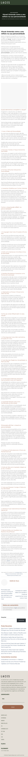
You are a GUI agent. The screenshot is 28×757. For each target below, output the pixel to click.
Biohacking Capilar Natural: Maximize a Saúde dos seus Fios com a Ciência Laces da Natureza (13, 639)
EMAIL (3, 698)
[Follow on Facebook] (2, 746)
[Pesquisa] (17, 2)
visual (19, 575)
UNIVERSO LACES (4, 715)
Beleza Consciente (10, 573)
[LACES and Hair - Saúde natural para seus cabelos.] (8, 3)
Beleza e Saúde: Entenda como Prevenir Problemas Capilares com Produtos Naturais (13, 661)
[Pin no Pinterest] (18, 568)
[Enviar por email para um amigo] (16, 568)
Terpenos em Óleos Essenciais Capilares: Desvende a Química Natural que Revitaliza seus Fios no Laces (13, 651)
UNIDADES (3, 720)
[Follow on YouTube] (5, 746)
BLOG (2, 734)
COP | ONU (3, 731)
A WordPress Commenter (8, 659)
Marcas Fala (23, 18)
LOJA (2, 737)
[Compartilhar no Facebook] (11, 568)
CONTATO (2, 739)
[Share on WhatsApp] (9, 568)
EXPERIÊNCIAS (3, 718)
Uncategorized (14, 12)
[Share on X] (13, 568)
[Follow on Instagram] (3, 746)
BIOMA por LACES (4, 723)
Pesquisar (3, 617)
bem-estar (16, 573)
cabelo (8, 560)
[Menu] (26, 2)
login (15, 608)
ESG (1, 726)
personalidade (14, 575)
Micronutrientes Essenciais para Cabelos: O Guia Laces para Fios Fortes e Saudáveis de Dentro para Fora (13, 645)
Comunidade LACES (4, 728)
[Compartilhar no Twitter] (14, 568)
